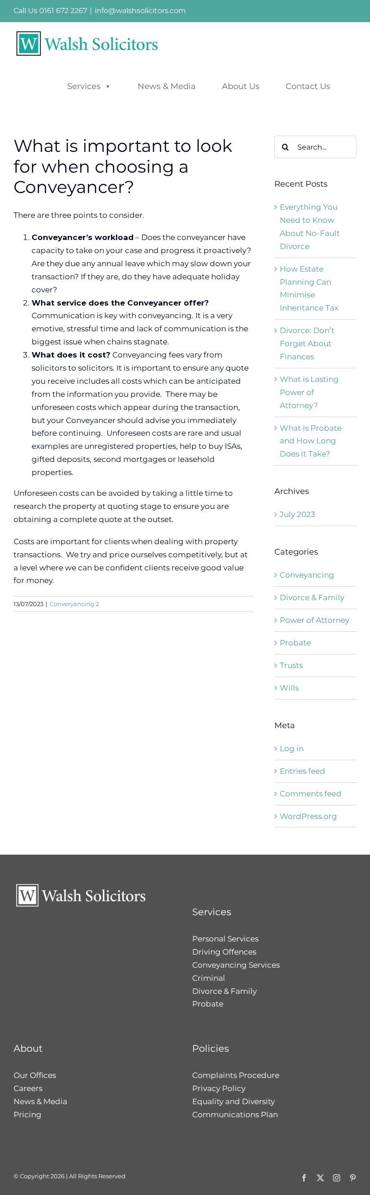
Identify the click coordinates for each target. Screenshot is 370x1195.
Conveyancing (307, 574)
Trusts (291, 665)
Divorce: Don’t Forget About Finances (307, 343)
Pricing (28, 1114)
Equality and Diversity (233, 1101)
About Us (240, 86)
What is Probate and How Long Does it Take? (311, 441)
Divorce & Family (312, 597)
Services (84, 86)
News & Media (167, 86)
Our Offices (35, 1075)
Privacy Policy (218, 1088)
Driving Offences (224, 951)
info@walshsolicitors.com (140, 10)
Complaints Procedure (235, 1075)
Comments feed (311, 793)
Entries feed (302, 771)
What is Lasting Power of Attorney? (309, 392)
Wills (289, 687)
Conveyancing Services (236, 964)
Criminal (208, 978)
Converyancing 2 (74, 603)
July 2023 (297, 514)
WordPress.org (308, 816)
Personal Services (225, 938)
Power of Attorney (314, 620)
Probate (295, 642)
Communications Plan (235, 1114)
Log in (292, 748)
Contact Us (308, 86)
